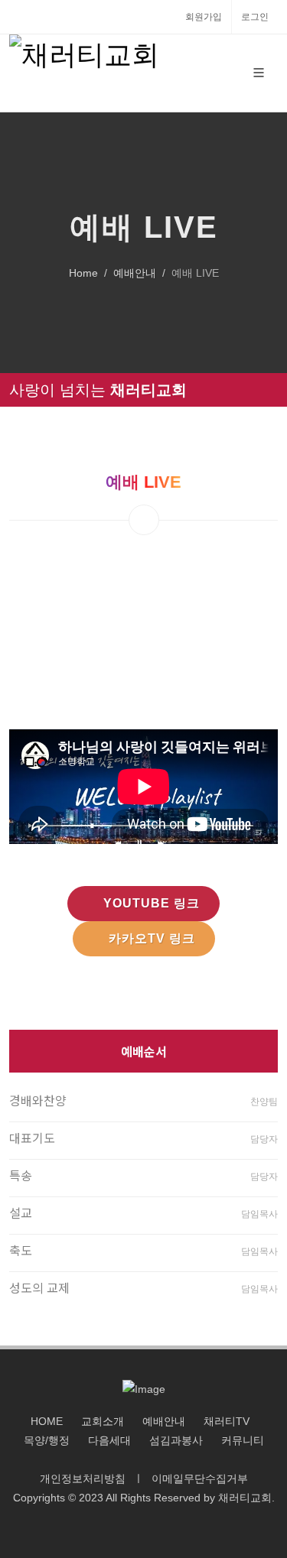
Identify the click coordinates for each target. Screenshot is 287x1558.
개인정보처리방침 (83, 1478)
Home (83, 273)
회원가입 (203, 16)
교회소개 (102, 1421)
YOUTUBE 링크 (151, 903)
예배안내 (134, 273)
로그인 (255, 16)
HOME (47, 1421)
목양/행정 (47, 1440)
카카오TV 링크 (152, 938)
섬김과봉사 (176, 1440)
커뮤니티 (242, 1440)
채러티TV (226, 1421)
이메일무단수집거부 (200, 1478)
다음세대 (109, 1440)
